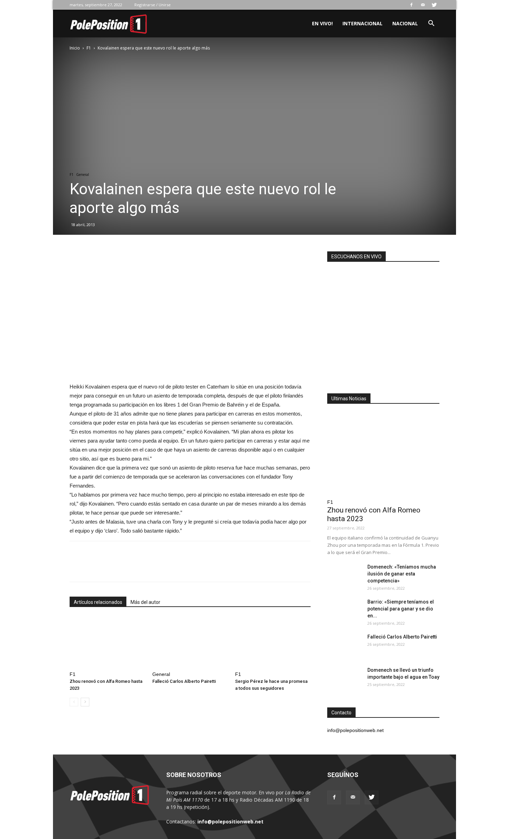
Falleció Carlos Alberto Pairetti (184, 681)
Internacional (362, 23)
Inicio (75, 48)
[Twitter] (434, 5)
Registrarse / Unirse (152, 4)
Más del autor (145, 602)
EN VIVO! (322, 23)
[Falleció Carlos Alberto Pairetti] (190, 642)
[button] (431, 24)
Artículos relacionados (98, 602)
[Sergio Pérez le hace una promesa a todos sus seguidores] (273, 642)
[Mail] (423, 5)
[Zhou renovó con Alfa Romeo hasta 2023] (107, 642)
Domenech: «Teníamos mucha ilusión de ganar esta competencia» (401, 573)
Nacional (405, 23)
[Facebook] (411, 5)
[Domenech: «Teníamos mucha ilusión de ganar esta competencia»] (344, 575)
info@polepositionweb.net (230, 821)
